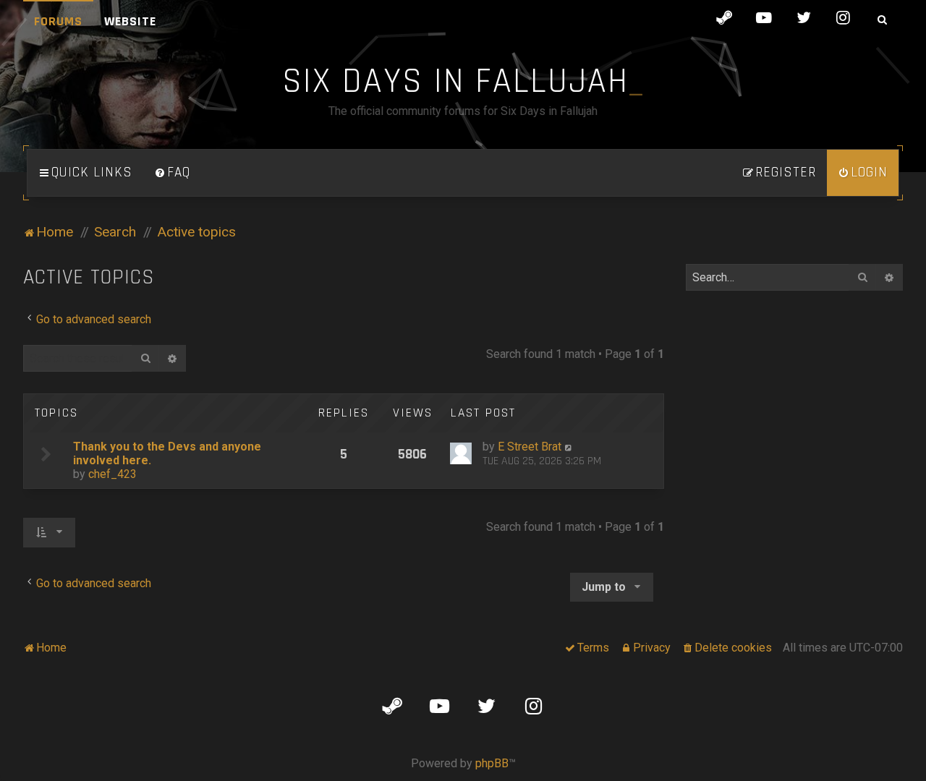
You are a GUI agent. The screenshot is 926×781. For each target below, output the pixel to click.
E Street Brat (529, 446)
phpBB (492, 763)
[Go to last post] (569, 446)
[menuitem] (172, 173)
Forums (58, 21)
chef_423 (112, 474)
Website (130, 21)
